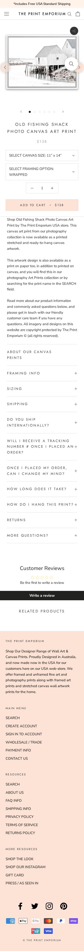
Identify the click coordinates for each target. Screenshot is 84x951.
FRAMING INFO (23, 373)
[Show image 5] (49, 112)
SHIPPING (17, 404)
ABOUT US (15, 792)
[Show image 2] (35, 112)
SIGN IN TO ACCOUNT (24, 734)
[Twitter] (34, 910)
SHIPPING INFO (18, 808)
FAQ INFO (14, 800)
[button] (71, 64)
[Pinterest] (63, 910)
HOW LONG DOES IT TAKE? (37, 489)
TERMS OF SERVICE (22, 825)
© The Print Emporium (42, 940)
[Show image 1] (30, 112)
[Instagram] (49, 910)
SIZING (14, 388)
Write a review (42, 595)
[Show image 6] (54, 112)
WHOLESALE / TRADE (24, 742)
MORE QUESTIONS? (28, 535)
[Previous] (21, 112)
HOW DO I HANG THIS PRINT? (40, 504)
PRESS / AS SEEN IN (22, 883)
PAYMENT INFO (18, 750)
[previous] (5, 67)
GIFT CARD (15, 875)
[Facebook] (20, 910)
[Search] (69, 14)
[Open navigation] (6, 13)
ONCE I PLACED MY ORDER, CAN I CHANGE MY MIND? (37, 470)
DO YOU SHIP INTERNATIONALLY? (28, 422)
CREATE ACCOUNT (21, 726)
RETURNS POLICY (20, 833)
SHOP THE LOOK (19, 859)
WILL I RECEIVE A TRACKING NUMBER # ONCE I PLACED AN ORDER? (40, 446)
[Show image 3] (39, 112)
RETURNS (16, 520)
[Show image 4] (44, 112)
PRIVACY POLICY (20, 816)
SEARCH (13, 718)
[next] (79, 67)
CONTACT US (17, 758)
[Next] (63, 112)
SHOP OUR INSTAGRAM (26, 867)
